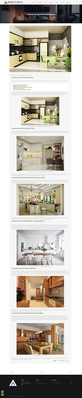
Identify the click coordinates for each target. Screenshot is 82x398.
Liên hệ (67, 2)
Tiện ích (57, 2)
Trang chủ (33, 2)
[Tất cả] (41, 371)
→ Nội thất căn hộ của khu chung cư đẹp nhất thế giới (22, 87)
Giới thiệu (40, 2)
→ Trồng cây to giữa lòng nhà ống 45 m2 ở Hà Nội (21, 89)
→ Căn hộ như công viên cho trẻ (18, 88)
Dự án (46, 2)
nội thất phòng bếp (21, 92)
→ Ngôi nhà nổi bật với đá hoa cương (19, 86)
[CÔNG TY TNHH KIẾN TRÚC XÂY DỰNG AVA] (13, 2)
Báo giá (51, 2)
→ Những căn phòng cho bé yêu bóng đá (19, 84)
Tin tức (62, 2)
